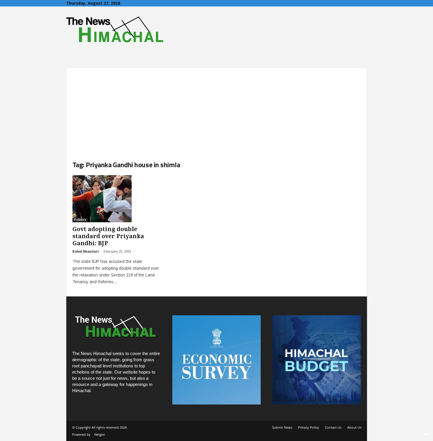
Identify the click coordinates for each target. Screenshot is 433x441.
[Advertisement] (216, 109)
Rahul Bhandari (85, 251)
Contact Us (333, 427)
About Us (354, 427)
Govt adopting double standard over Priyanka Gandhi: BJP (108, 236)
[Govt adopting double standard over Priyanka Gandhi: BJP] (116, 198)
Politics (80, 219)
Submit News (282, 427)
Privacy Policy (308, 427)
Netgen (99, 434)
